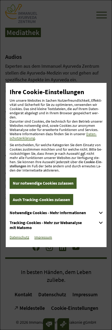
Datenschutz (19, 237)
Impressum (43, 237)
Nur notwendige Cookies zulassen (43, 183)
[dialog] (56, 165)
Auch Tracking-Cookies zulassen (41, 199)
